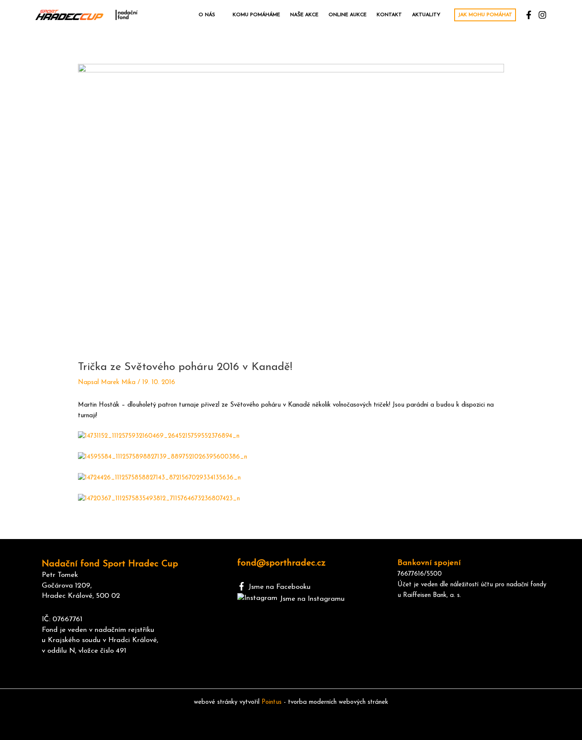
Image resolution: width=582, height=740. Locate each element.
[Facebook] (528, 15)
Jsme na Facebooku (279, 587)
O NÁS (207, 14)
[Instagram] (542, 15)
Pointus (272, 702)
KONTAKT (389, 14)
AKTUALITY (426, 14)
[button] (485, 15)
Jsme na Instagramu (312, 598)
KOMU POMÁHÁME (256, 14)
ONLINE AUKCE (347, 14)
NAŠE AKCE (304, 14)
